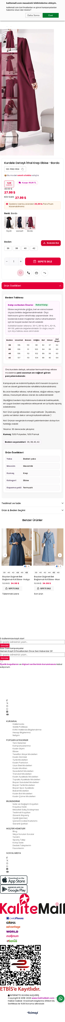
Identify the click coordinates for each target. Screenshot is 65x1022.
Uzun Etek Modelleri (22, 765)
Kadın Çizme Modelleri (24, 796)
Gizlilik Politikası (20, 727)
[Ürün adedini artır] (20, 261)
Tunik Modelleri (20, 759)
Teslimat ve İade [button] (11, 503)
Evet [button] (50, 15)
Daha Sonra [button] (33, 15)
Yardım (16, 837)
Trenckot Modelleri (22, 774)
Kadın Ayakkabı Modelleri (25, 776)
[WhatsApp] (7, 709)
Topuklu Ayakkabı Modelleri (26, 779)
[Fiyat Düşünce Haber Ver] (44, 272)
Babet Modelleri (21, 790)
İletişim (16, 735)
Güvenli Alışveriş (21, 815)
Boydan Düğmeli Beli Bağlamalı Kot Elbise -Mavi (47, 578)
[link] (15, 169)
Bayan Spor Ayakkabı (23, 788)
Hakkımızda (18, 724)
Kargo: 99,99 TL (29, 183)
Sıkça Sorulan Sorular (23, 834)
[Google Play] (32, 889)
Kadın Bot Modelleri (22, 793)
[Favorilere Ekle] (20, 272)
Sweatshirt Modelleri (23, 771)
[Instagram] (7, 706)
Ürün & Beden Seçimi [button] (13, 510)
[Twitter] (7, 703)
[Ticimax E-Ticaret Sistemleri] (32, 1013)
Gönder (5, 658)
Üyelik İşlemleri (20, 818)
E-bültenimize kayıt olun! (12, 638)
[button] (22, 169)
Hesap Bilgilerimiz (22, 732)
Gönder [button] (5, 645)
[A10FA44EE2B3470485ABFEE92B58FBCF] (32, 968)
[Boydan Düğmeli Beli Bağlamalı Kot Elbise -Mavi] (48, 547)
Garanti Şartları (20, 823)
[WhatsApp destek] (60, 998)
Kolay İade (18, 842)
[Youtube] (7, 714)
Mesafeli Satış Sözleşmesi (26, 809)
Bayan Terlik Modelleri (24, 785)
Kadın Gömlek (20, 757)
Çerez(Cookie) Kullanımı (25, 821)
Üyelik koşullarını (9, 664)
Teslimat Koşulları (21, 812)
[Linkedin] (7, 711)
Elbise (15, 751)
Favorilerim (18, 848)
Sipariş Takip (19, 839)
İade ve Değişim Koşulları (25, 804)
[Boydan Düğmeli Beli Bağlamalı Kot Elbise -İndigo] (17, 547)
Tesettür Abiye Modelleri (25, 754)
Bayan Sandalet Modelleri (26, 782)
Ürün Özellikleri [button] (12, 285)
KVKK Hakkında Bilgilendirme (27, 729)
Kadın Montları (20, 768)
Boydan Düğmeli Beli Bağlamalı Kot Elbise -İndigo (16, 578)
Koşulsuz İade (20, 807)
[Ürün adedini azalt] (6, 261)
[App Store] (32, 880)
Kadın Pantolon (20, 762)
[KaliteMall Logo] (32, 904)
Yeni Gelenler (19, 743)
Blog (15, 831)
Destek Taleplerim (22, 845)
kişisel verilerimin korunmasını (39, 664)
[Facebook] (7, 700)
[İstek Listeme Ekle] (36, 272)
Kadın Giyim (19, 748)
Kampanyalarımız (22, 745)
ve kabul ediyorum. (31, 665)
